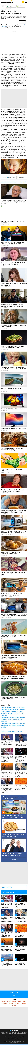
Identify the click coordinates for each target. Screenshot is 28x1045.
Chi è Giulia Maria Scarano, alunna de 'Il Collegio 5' (12, 714)
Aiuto (19, 1038)
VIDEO (19, 1001)
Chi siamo (6, 1036)
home (2, 9)
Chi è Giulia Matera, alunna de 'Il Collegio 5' (13, 709)
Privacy (16, 1036)
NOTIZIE (4, 1001)
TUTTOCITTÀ (11, 1033)
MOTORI (14, 1001)
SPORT (8, 1001)
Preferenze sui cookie (12, 1038)
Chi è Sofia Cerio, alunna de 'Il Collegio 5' (12, 712)
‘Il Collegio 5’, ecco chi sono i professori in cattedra (12, 726)
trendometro (10, 892)
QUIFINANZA (23, 1033)
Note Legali (11, 1036)
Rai (22, 109)
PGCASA (25, 1032)
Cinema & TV (8, 9)
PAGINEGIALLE (11, 1032)
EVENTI (14, 1005)
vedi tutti (14, 859)
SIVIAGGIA (19, 1033)
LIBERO (2, 1032)
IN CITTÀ (11, 1003)
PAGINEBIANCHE (5, 1033)
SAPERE (24, 1001)
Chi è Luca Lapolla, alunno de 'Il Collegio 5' (13, 723)
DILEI (15, 1033)
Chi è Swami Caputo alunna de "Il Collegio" (13, 707)
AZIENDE (24, 1003)
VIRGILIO (6, 1032)
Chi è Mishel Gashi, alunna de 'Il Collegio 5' (13, 717)
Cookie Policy (21, 1036)
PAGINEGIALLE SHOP (19, 1032)
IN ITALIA (17, 1003)
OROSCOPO (4, 1003)
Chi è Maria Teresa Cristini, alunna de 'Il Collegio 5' (12, 720)
